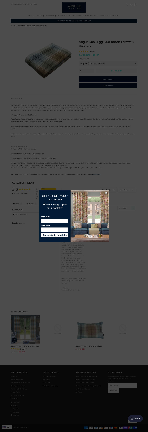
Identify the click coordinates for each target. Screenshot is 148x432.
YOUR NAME (45, 217)
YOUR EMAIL (45, 225)
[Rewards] (135, 418)
